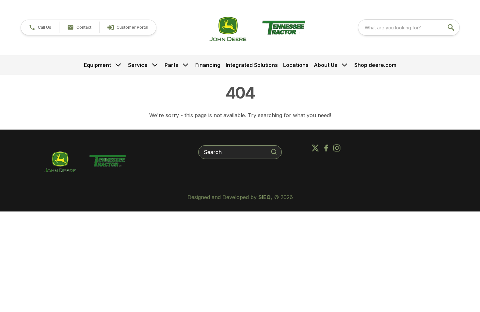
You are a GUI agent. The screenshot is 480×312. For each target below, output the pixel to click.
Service (138, 65)
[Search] (274, 151)
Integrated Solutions (252, 65)
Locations (296, 65)
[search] (451, 27)
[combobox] (408, 27)
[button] (40, 27)
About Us (325, 65)
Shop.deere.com (375, 65)
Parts (171, 65)
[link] (127, 27)
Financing (207, 65)
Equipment (97, 65)
